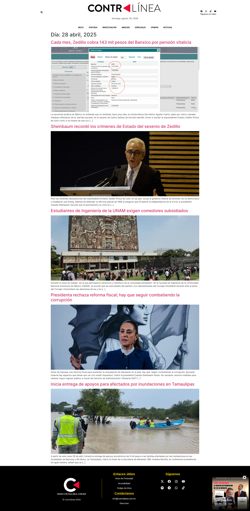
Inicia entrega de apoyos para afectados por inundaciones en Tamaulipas (122, 384)
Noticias (167, 27)
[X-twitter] (206, 11)
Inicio (81, 27)
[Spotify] (162, 488)
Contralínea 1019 (223, 500)
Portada (93, 27)
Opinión (154, 27)
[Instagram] (176, 481)
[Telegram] (169, 488)
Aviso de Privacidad (124, 478)
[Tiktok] (211, 11)
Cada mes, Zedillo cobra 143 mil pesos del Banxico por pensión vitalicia (121, 42)
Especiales (140, 27)
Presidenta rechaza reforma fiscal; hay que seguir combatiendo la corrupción (115, 297)
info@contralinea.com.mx (124, 498)
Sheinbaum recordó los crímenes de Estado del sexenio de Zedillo (115, 126)
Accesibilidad (124, 483)
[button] (244, 477)
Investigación (109, 27)
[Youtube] (215, 11)
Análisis (126, 27)
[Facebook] (201, 11)
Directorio (124, 503)
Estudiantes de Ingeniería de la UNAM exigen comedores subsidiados (119, 210)
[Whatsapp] (176, 488)
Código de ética (124, 488)
